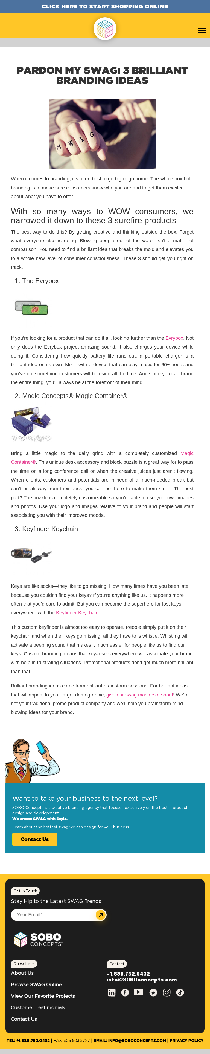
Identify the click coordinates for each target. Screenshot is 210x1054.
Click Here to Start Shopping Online (105, 6)
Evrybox (174, 338)
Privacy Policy (186, 1041)
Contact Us (35, 839)
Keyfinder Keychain (77, 612)
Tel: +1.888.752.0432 (28, 1041)
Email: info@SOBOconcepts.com (130, 1041)
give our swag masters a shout (139, 695)
